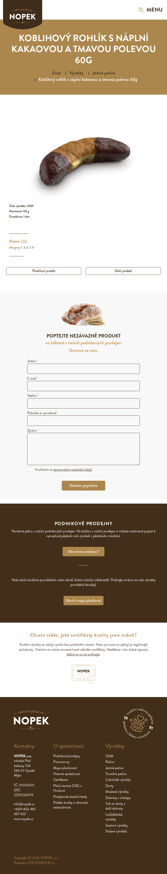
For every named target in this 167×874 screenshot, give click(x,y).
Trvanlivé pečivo (116, 773)
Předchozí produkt (43, 270)
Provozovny (61, 761)
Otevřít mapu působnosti (83, 600)
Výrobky (76, 73)
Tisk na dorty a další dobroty (115, 806)
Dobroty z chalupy (117, 797)
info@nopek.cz (24, 804)
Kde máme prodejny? (83, 551)
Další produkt (123, 270)
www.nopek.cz (23, 818)
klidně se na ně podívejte (83, 654)
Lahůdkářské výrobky (113, 817)
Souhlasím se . (64, 469)
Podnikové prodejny (66, 755)
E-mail (32, 378)
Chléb (109, 755)
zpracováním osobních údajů (72, 469)
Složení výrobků (116, 831)
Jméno (32, 360)
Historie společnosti (66, 773)
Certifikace (60, 779)
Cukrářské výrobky (118, 779)
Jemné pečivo (103, 73)
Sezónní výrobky (116, 825)
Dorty (109, 785)
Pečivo (109, 761)
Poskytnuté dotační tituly (70, 796)
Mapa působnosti (65, 767)
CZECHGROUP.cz (41, 862)
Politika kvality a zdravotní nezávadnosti (70, 805)
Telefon (33, 395)
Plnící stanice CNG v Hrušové (67, 788)
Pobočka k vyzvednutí (42, 412)
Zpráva (32, 430)
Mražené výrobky (117, 791)
